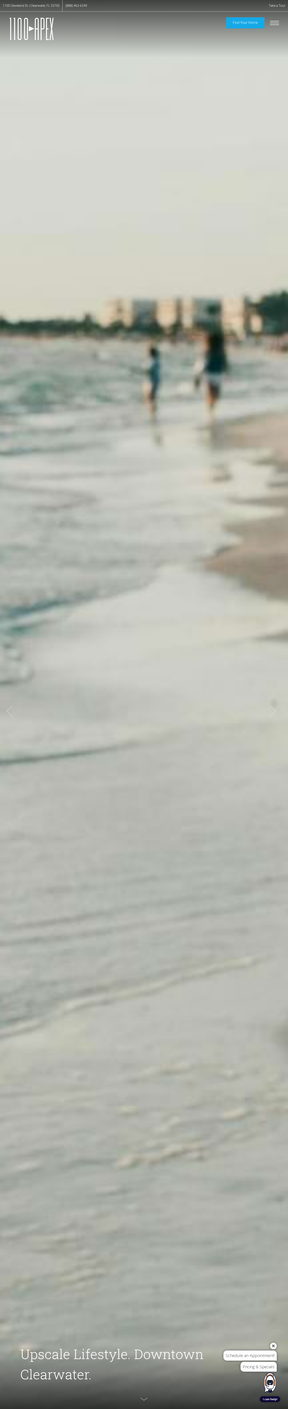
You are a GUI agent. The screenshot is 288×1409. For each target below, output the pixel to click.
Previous (9, 711)
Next (273, 711)
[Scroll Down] (144, 1399)
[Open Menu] (274, 23)
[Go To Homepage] (31, 28)
